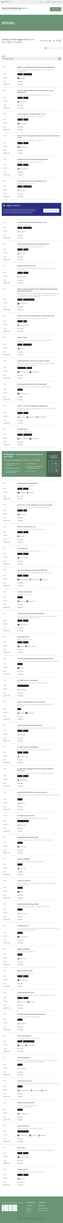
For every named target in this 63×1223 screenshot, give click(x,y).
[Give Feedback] (5, 2)
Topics (56, 9)
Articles (42, 1)
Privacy (31, 1218)
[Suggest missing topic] (8, 2)
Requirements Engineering (15, 9)
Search (59, 1)
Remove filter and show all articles (53, 48)
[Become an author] (10, 2)
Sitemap (20, 1218)
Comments (48, 1)
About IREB (29, 1205)
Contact (28, 1212)
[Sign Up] (2, 2)
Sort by (3, 56)
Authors (54, 1)
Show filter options (44, 40)
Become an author (43, 1210)
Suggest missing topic (51, 210)
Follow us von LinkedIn (54, 462)
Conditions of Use (39, 1218)
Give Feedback (41, 1205)
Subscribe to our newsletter (53, 469)
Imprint (26, 1218)
